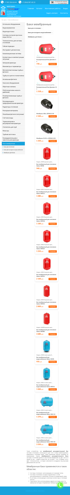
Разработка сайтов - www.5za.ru (35, 491)
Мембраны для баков (9, 152)
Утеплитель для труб (10, 127)
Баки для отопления (9, 147)
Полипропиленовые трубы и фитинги (12, 97)
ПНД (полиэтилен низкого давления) (11, 91)
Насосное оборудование (11, 83)
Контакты (64, 13)
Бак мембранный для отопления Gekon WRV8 (46, 165)
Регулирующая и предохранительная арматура (13, 102)
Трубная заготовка (9, 134)
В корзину (53, 64)
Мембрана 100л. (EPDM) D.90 (45, 113)
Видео (65, 8)
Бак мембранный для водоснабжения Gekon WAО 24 (45, 413)
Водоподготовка (8, 31)
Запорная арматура (9, 63)
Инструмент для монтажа (11, 50)
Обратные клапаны (9, 87)
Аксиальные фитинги (10, 79)
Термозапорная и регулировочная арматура (11, 122)
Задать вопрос (52, 13)
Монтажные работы (53, 8)
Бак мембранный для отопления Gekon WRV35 (46, 275)
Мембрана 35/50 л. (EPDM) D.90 (45, 138)
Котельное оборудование (11, 24)
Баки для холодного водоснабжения (13, 149)
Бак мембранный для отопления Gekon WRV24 (46, 247)
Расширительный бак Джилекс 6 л (46, 60)
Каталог (39, 8)
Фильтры (6, 131)
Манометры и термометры (12, 66)
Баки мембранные (9, 144)
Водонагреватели (9, 28)
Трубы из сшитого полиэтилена (13, 76)
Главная (31, 8)
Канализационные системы (12, 54)
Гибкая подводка (8, 46)
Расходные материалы (10, 110)
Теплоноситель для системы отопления (12, 42)
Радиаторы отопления (10, 107)
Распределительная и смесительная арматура (11, 139)
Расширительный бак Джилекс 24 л (46, 88)
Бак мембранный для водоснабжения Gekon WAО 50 (45, 441)
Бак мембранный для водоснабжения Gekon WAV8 (45, 358)
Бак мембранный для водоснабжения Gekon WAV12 (45, 385)
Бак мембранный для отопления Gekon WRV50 (46, 303)
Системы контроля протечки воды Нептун (12, 36)
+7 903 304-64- (9, 2)
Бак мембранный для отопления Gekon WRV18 (46, 220)
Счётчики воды (8, 118)
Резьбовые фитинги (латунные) (13, 114)
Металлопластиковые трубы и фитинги (13, 71)
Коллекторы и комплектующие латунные (13, 58)
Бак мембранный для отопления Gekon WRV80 (46, 330)
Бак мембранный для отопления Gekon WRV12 (46, 192)
